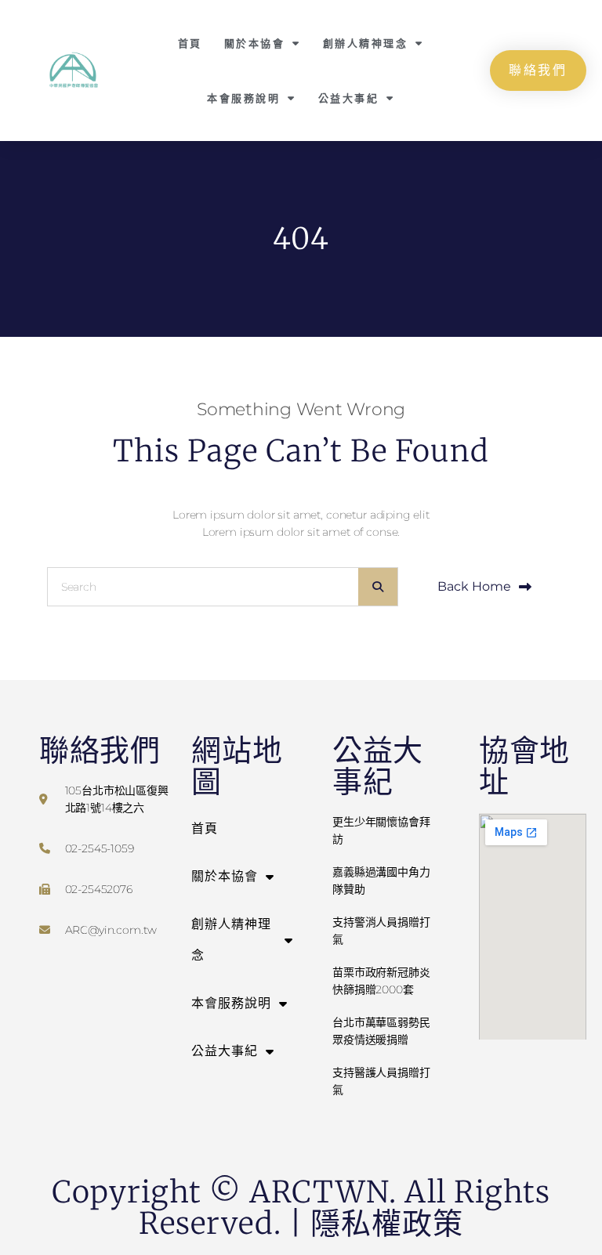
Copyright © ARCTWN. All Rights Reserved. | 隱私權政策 (301, 1208)
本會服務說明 (243, 98)
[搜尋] (377, 587)
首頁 (190, 43)
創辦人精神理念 (365, 43)
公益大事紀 (348, 98)
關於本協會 (254, 43)
